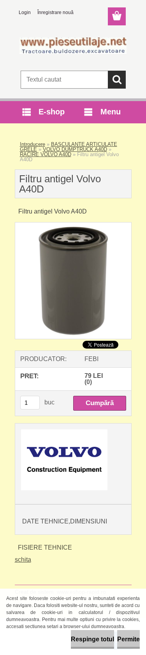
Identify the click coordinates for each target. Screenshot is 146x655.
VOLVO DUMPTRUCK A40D (75, 149)
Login (25, 12)
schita (23, 559)
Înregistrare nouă (55, 12)
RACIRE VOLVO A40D (45, 154)
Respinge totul (92, 639)
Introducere (32, 144)
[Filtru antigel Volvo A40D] (73, 225)
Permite (128, 639)
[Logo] (73, 45)
